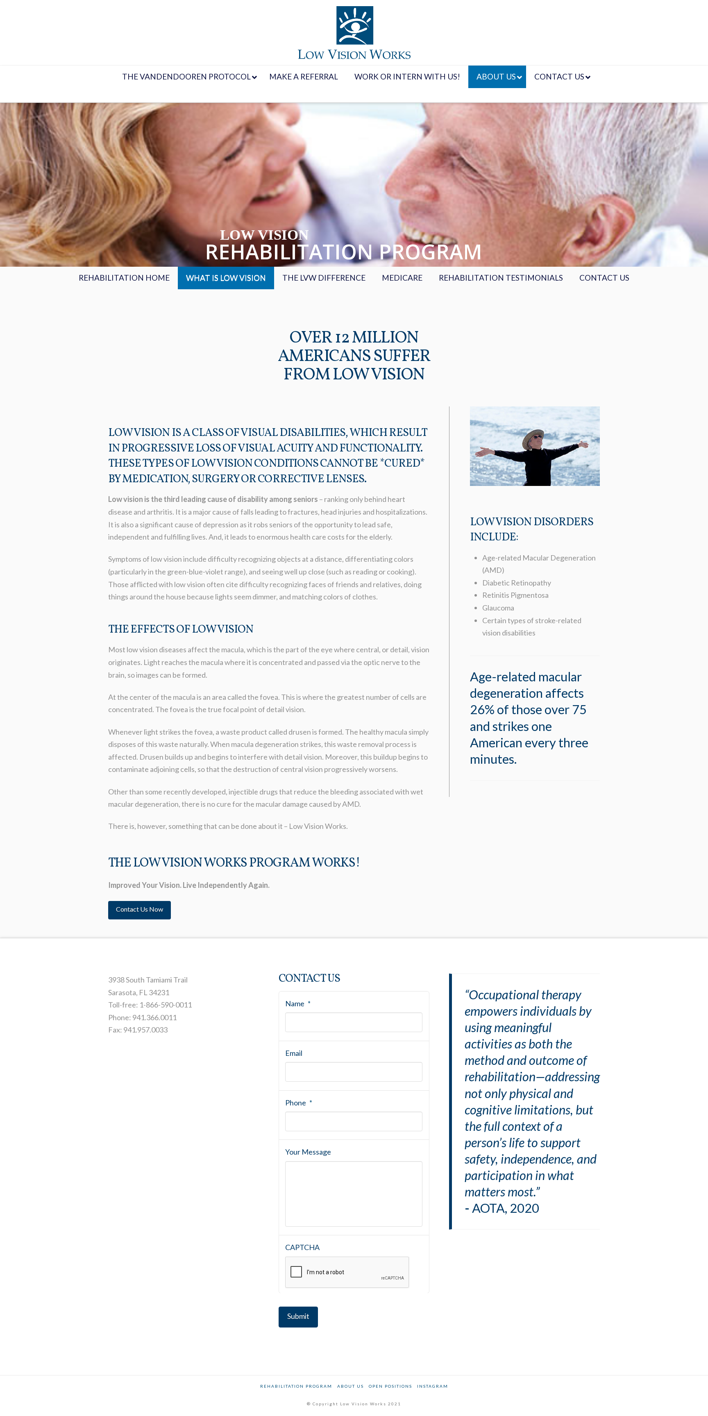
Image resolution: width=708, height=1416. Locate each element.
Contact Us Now (139, 909)
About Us (350, 1386)
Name (298, 1003)
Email (293, 1052)
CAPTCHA (302, 1247)
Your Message (308, 1151)
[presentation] (347, 1273)
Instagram (432, 1386)
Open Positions (390, 1386)
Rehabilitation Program (296, 1386)
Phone (298, 1102)
